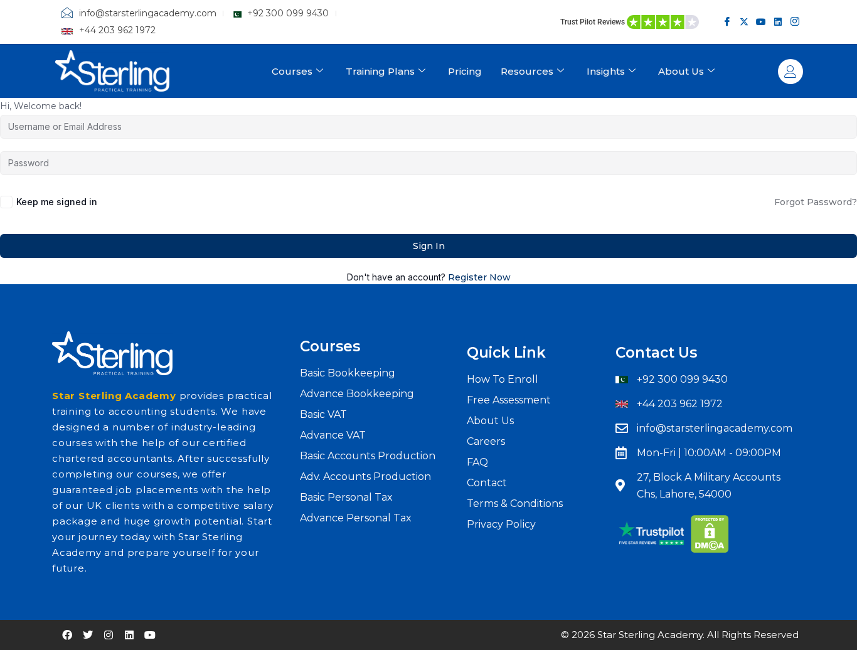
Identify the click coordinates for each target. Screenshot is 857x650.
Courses (292, 71)
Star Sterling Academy (114, 396)
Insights (606, 71)
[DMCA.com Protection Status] (710, 533)
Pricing (465, 71)
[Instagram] (794, 22)
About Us (681, 71)
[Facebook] (727, 22)
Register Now (479, 277)
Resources (527, 71)
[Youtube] (760, 22)
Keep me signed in (56, 201)
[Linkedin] (777, 22)
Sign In (429, 246)
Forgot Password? (815, 202)
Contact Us (656, 352)
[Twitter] (744, 22)
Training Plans (380, 71)
